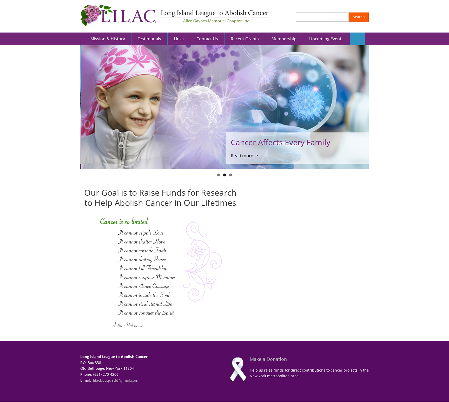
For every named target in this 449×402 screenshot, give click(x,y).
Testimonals (149, 39)
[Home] (174, 15)
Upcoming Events (326, 39)
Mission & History (107, 39)
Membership (284, 39)
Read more (241, 155)
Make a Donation (268, 359)
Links (179, 39)
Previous (72, 107)
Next (376, 107)
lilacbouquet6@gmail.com (115, 380)
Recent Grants (245, 39)
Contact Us (207, 39)
